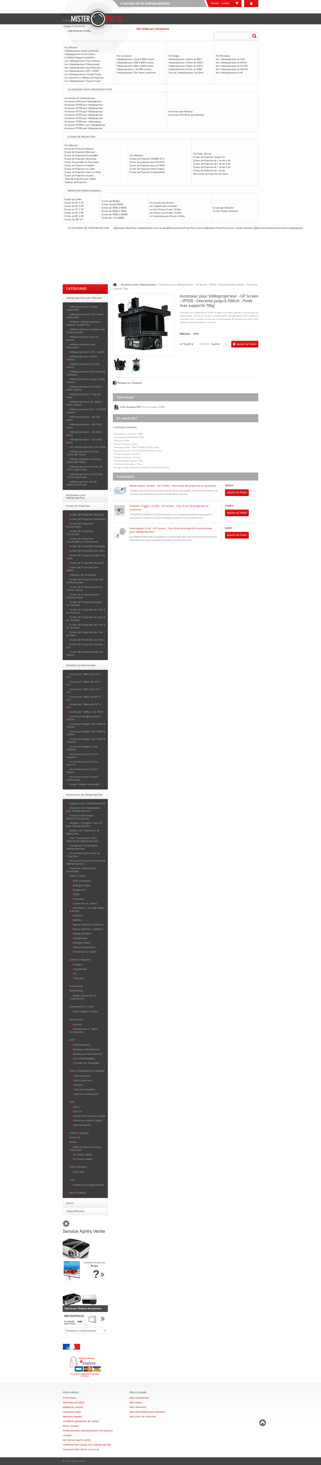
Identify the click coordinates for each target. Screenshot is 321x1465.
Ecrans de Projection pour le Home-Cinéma (84, 588)
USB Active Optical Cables (87, 1120)
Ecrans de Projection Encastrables (81, 155)
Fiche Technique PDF (130, 407)
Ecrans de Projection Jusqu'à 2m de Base (84, 603)
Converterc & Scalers (85, 951)
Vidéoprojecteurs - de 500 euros (83, 418)
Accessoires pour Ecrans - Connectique (82, 778)
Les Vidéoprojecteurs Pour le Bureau (82, 61)
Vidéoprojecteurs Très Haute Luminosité (136, 72)
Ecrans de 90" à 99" (74, 216)
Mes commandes (139, 1397)
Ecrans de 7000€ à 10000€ (115, 214)
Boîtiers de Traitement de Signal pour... (82, 832)
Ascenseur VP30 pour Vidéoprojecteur (83, 101)
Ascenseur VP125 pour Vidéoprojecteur (84, 111)
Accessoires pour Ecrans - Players (82, 770)
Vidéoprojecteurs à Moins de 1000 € (185, 62)
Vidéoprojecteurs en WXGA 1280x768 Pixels (83, 460)
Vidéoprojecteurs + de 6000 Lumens (134, 69)
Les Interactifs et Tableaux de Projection (84, 77)
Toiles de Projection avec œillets (80, 179)
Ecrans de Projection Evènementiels (147, 172)
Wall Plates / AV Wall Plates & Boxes (87, 909)
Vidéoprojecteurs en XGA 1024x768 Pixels (82, 453)
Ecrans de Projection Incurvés (79, 175)
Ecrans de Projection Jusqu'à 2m (209, 157)
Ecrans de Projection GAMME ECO (147, 159)
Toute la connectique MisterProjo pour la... (79, 817)
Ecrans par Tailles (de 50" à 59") (83, 675)
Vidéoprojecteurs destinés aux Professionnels (85, 331)
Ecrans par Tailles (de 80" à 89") (83, 698)
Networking (76, 990)
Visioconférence (75, 1211)
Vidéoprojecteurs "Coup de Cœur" (83, 395)
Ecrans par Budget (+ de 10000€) (81, 748)
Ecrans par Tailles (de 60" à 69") (83, 683)
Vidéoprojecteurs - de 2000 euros (83, 433)
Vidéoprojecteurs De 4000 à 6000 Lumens (84, 403)
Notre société (71, 1425)
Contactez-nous (72, 1411)
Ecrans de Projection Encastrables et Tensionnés (82, 540)
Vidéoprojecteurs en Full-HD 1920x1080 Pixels (84, 468)
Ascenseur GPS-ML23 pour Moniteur (186, 115)
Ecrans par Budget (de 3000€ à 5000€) (85, 725)
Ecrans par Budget (111, 201)
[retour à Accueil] (115, 284)
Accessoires (76, 1019)
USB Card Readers (84, 1089)
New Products (77, 1192)
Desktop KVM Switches (86, 1049)
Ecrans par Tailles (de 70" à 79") (83, 690)
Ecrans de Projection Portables (80, 165)
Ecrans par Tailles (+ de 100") (86, 711)
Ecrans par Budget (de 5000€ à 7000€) (85, 733)
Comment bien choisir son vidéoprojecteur (87, 1444)
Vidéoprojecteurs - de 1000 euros (83, 426)
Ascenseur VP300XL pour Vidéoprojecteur (85, 125)
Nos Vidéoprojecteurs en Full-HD (231, 66)
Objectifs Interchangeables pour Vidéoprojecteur (83, 809)
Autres (70, 1203)
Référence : (185, 334)
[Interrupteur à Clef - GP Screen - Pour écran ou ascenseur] (119, 533)
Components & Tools (81, 1006)
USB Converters (82, 1080)
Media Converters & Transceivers (83, 997)
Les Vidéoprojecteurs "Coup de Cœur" (83, 81)
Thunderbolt (80, 969)
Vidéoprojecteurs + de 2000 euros (84, 441)
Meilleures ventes (73, 1407)
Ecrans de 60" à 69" (74, 206)
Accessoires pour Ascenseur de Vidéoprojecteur (86, 862)
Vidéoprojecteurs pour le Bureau (82, 338)
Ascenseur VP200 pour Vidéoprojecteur (84, 115)
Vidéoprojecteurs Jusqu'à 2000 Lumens (136, 59)
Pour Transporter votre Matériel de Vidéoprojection (82, 839)
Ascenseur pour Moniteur (180, 111)
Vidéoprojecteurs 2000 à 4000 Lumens (135, 62)
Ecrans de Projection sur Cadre (80, 169)
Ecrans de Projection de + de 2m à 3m (212, 160)
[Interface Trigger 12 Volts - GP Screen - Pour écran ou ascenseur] (119, 511)
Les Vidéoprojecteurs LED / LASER (82, 71)
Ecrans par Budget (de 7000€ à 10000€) (85, 740)
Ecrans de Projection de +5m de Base (84, 633)
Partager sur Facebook (129, 383)
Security (77, 1024)
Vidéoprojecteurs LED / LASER (86, 351)
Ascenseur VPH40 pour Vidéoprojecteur (84, 105)
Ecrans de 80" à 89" (74, 213)
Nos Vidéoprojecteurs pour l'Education (83, 67)
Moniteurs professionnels (81, 665)
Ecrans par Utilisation (223, 208)
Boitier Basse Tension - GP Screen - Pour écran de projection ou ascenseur (173, 485)
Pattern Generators (84, 947)
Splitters (77, 919)
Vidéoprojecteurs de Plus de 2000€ (185, 69)
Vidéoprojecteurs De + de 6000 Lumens (86, 410)
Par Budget (173, 56)
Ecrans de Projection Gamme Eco (84, 645)
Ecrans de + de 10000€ (113, 218)
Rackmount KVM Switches (87, 1053)
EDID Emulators (82, 880)
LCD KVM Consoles (84, 1058)
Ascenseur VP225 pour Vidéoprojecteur (84, 118)
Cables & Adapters (80, 959)
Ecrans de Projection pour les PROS (147, 165)
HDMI (76, 894)
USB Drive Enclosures (85, 1093)
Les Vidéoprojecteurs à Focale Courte (83, 74)
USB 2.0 (77, 1111)
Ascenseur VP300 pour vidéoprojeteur (83, 121)
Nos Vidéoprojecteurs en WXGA (231, 62)
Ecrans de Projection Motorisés (80, 152)
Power (73, 1141)
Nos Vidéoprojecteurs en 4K (229, 72)
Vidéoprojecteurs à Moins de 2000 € (185, 66)
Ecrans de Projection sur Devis (87, 639)
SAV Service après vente (77, 1440)
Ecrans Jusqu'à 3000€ (112, 204)
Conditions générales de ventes (81, 1421)
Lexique (67, 1435)
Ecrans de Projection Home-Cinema (147, 169)
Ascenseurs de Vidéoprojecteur (80, 98)
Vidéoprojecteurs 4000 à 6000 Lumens (135, 66)
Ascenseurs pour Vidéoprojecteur (76, 496)
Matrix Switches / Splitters (88, 928)
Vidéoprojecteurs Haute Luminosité (81, 308)
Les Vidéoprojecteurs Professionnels (82, 64)
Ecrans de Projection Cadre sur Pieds (83, 172)
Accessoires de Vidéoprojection (84, 794)
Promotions (69, 1397)
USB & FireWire (78, 1166)
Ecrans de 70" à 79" (74, 209)
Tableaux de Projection (76, 182)
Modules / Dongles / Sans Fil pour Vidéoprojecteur (84, 824)
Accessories (76, 985)
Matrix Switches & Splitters (88, 924)
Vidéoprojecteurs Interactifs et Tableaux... (85, 373)
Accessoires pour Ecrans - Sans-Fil (82, 763)
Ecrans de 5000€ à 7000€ (114, 211)
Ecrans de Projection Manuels (79, 149)
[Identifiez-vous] (251, 3)
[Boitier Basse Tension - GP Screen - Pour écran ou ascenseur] (119, 490)
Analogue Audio (81, 942)
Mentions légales (72, 1416)
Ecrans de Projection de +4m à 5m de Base (85, 626)
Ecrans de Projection (78, 505)
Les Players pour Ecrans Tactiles (165, 213)
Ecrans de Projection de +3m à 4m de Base (85, 618)
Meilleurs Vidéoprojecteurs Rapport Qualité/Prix (83, 323)
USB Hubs (78, 1171)
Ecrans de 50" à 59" (74, 202)
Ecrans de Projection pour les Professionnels (84, 581)
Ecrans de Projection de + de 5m (209, 170)
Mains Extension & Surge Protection (85, 1148)
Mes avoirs (136, 1402)
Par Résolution (223, 56)
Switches (78, 915)
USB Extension (81, 1075)
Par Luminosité (124, 56)
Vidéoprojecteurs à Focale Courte (82, 365)
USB (71, 1101)
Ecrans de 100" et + (74, 219)
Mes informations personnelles (147, 1411)
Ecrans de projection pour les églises (84, 653)
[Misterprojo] (99, 18)
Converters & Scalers (85, 903)
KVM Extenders (82, 1044)
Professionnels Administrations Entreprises (88, 1430)
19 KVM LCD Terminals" (86, 1062)
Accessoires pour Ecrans (161, 202)
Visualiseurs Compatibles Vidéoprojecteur (82, 847)
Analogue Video (81, 885)
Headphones (80, 938)
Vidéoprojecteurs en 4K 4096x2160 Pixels (81, 483)
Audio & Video (77, 875)
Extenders (79, 898)
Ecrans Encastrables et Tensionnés (82, 162)
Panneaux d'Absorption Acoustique (81, 869)
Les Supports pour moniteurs (163, 206)
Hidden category (79, 1132)
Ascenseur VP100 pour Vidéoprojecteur (84, 108)
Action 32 (74, 1137)
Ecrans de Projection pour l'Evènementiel (82, 596)
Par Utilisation (136, 155)
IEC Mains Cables (82, 1154)
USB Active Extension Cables (89, 1115)
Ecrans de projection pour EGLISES (147, 162)
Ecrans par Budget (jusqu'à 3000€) (83, 718)
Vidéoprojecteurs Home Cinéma (81, 358)
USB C (76, 1106)
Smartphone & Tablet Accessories (83, 1030)
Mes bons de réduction (143, 1416)
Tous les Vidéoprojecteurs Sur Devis (186, 72)
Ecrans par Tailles (73, 199)
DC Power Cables (83, 1158)
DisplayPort (79, 889)
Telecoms (78, 978)
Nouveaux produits (74, 1402)
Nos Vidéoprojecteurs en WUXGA (232, 69)
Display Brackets (82, 933)
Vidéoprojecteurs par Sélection (84, 297)
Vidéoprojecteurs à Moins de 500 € (185, 59)
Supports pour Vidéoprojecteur (87, 803)
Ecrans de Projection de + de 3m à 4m (212, 164)
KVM (72, 1039)
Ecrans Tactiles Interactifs (225, 211)
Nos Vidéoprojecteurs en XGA (230, 59)
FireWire (77, 964)
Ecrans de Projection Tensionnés (80, 159)
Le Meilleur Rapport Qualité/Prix (80, 57)
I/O (75, 973)
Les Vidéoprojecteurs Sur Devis (87, 446)
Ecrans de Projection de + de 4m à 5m (212, 167)
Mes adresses (138, 1407)
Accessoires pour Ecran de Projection (83, 854)
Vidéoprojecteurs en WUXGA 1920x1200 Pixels (84, 475)
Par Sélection (71, 145)
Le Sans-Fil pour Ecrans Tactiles (165, 209)
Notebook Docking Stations (88, 1184)
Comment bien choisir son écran (81, 1449)
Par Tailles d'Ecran (202, 154)
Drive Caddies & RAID (85, 1011)
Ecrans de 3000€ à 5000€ (114, 208)
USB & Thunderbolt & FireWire (86, 1070)
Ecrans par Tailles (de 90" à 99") (83, 705)
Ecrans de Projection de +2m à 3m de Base (85, 611)
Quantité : (216, 344)
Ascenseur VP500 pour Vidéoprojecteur (84, 128)
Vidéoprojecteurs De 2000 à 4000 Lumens (84, 388)
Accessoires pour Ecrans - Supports (82, 755)
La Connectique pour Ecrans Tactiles (167, 216)
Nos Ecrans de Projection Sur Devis (210, 174)
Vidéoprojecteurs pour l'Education (80, 346)
